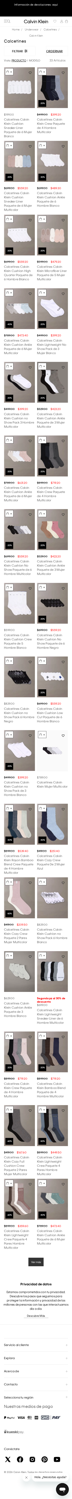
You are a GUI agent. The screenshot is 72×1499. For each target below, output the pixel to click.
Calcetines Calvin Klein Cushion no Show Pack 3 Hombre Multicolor (19, 420)
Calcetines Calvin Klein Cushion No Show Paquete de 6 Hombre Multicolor (18, 567)
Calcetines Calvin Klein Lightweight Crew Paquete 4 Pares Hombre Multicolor (49, 1165)
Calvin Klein (36, 35)
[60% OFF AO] (19, 1125)
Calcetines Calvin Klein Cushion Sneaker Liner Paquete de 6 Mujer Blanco (18, 127)
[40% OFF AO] (19, 308)
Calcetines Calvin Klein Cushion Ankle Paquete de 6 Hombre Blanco (51, 199)
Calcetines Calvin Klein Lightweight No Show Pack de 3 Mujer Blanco (51, 346)
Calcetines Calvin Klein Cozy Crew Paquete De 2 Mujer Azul (51, 862)
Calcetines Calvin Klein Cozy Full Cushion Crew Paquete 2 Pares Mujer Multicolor (16, 1165)
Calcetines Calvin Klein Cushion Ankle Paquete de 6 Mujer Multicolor (18, 346)
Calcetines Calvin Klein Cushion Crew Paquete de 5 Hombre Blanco (18, 641)
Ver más (36, 1262)
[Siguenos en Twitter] (8, 1459)
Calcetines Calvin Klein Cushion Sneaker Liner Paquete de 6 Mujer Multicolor (18, 201)
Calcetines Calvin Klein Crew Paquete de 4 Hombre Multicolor (51, 125)
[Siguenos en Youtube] (57, 1459)
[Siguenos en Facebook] (20, 1459)
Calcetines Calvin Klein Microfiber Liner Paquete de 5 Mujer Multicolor (52, 273)
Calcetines (50, 29)
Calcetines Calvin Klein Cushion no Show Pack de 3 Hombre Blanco (16, 788)
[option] (36, 8)
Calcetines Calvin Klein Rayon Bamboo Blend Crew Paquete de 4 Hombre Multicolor (19, 864)
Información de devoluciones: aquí (36, 4)
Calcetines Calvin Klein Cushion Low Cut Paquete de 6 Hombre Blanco (50, 715)
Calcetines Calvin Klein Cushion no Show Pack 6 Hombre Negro (19, 715)
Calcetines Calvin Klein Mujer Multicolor (52, 784)
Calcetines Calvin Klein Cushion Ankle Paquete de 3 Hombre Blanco (18, 1009)
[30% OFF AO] (52, 161)
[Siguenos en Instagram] (32, 1459)
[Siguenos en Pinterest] (44, 1459)
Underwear (31, 29)
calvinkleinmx (17, 29)
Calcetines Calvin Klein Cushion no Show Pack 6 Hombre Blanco (52, 935)
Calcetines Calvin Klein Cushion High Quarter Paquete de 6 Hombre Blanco (18, 273)
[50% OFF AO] (19, 897)
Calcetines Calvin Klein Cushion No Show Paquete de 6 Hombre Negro (51, 641)
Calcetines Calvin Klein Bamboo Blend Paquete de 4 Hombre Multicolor (51, 1090)
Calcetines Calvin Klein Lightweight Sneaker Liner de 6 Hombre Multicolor (50, 1016)
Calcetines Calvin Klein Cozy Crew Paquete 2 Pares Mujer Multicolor (16, 935)
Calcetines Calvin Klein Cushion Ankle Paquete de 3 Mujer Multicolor (51, 420)
